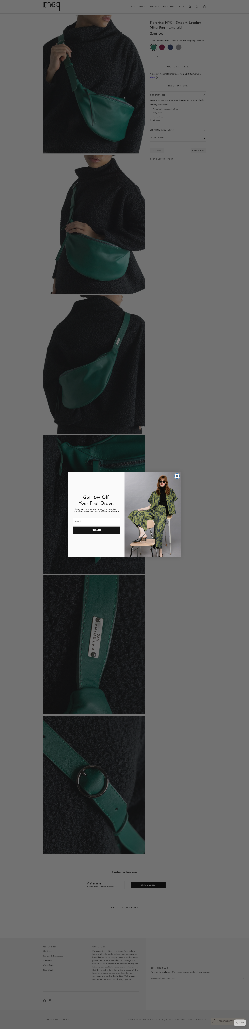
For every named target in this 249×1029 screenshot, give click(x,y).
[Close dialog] (177, 476)
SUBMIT (96, 530)
